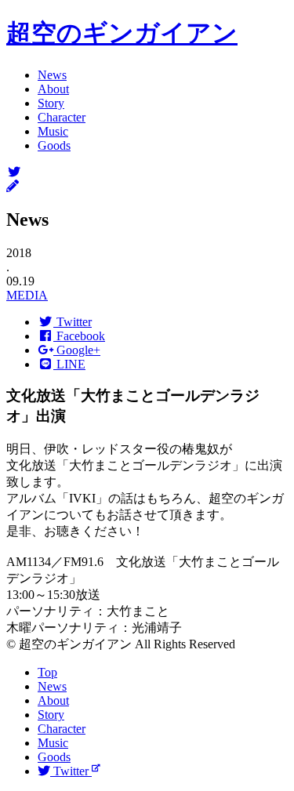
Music (53, 131)
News (52, 75)
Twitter (72, 321)
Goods (54, 145)
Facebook (79, 336)
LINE (69, 364)
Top (47, 672)
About (53, 89)
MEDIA (27, 295)
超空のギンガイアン (122, 33)
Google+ (76, 350)
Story (51, 103)
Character (61, 117)
